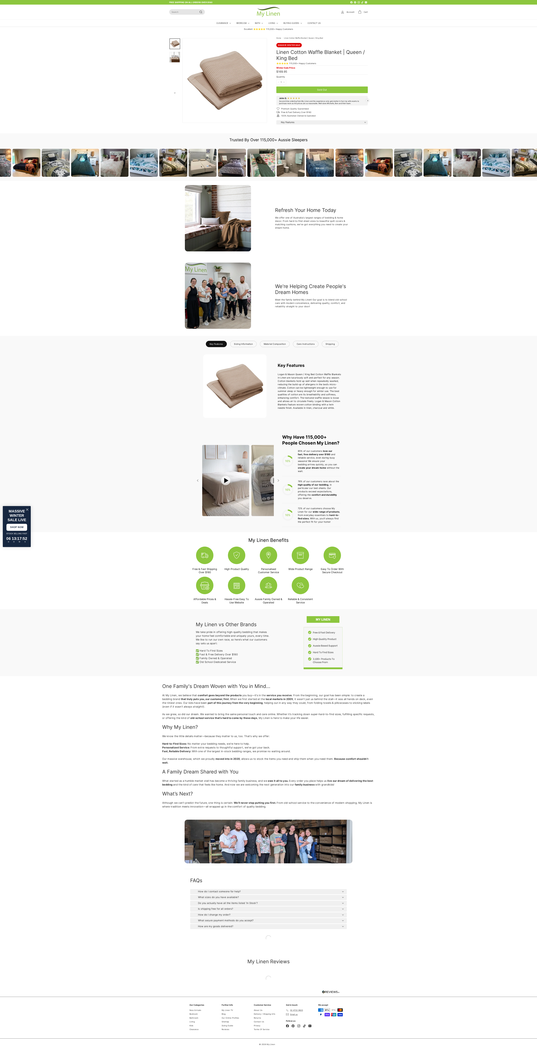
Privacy (257, 1025)
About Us (258, 1010)
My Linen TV (227, 1010)
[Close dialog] (27, 509)
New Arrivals (195, 1010)
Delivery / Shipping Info (264, 1014)
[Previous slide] (198, 480)
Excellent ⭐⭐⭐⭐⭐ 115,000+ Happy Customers (268, 29)
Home (278, 38)
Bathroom (193, 1018)
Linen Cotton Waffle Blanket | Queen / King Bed (303, 38)
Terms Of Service (262, 1029)
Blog (224, 1014)
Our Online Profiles (230, 1018)
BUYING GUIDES (291, 23)
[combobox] (187, 12)
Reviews (225, 1029)
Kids (191, 1025)
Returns (257, 1018)
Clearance (194, 1029)
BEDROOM (241, 23)
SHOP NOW (17, 527)
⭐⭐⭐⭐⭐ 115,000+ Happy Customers (296, 63)
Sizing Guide (227, 1025)
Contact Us (259, 1022)
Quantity (280, 76)
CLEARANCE (222, 23)
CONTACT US (314, 23)
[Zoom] (225, 80)
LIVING (272, 23)
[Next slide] (278, 480)
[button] (276, 100)
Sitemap (225, 1022)
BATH (258, 23)
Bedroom (193, 1014)
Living (192, 1022)
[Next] (174, 92)
